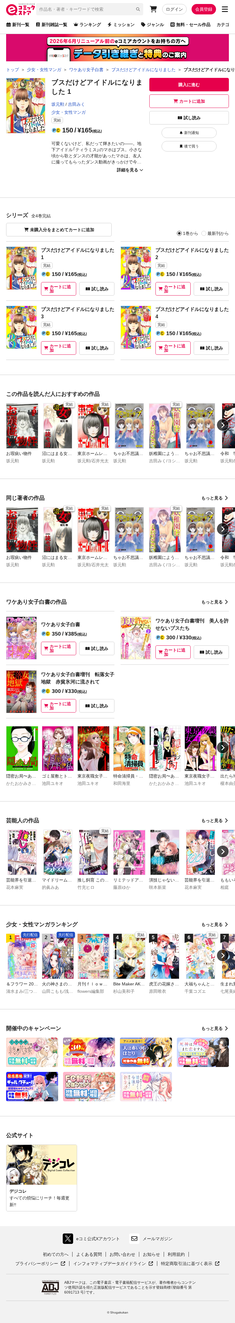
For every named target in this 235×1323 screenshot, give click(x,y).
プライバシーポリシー (40, 1264)
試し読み (192, 117)
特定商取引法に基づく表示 (190, 1264)
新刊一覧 (20, 24)
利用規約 (176, 1254)
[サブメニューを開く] (225, 9)
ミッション (124, 24)
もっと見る (212, 497)
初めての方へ (56, 1254)
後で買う (191, 146)
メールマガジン (158, 1238)
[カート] (153, 9)
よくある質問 (89, 1254)
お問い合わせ (122, 1254)
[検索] (138, 9)
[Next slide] (223, 425)
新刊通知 (191, 133)
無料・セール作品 (193, 24)
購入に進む (189, 84)
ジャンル (155, 24)
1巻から (190, 233)
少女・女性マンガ (68, 112)
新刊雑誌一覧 (54, 24)
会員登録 (203, 9)
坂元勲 (57, 104)
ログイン (174, 9)
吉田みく (76, 104)
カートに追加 (192, 101)
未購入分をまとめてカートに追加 (62, 229)
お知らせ (151, 1254)
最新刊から (218, 233)
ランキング (90, 24)
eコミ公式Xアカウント (93, 1240)
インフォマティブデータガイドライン (109, 1264)
